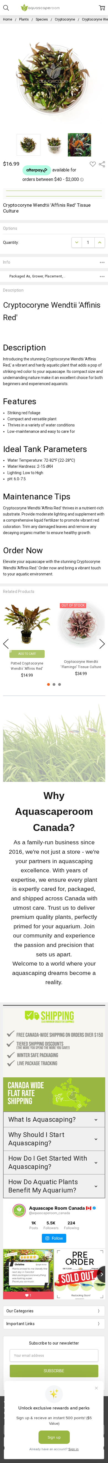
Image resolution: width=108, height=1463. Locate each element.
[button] (54, 1119)
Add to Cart (27, 653)
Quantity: (11, 242)
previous (6, 644)
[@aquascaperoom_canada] (19, 1210)
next (102, 644)
